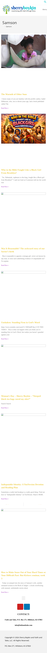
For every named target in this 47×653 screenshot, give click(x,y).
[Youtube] (20, 607)
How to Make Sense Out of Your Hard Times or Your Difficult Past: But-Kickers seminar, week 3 (23, 575)
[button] (45, 2)
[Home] (3, 26)
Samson (9, 26)
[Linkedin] (27, 607)
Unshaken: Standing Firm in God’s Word (20, 322)
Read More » (5, 108)
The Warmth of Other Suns (14, 94)
